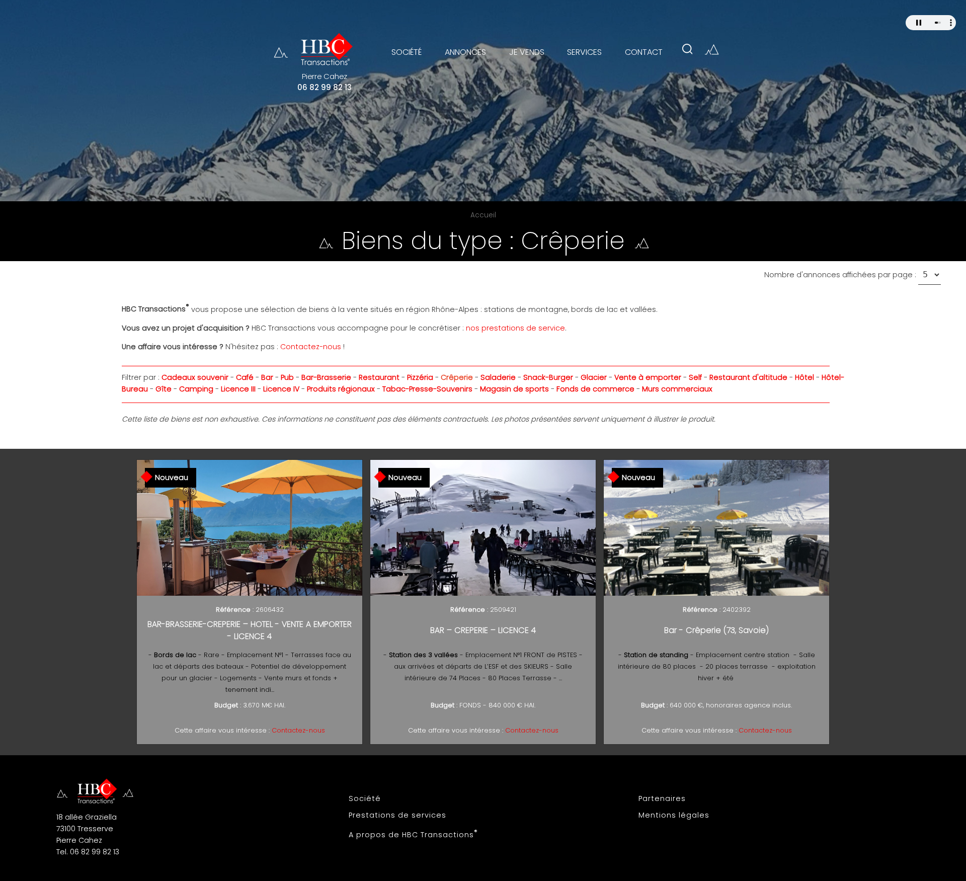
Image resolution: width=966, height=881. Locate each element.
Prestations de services (397, 815)
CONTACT (644, 52)
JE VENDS (526, 52)
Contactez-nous (310, 347)
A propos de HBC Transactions (413, 834)
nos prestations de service (515, 328)
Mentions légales (673, 815)
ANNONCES (465, 52)
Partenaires (662, 798)
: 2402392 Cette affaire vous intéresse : (717, 670)
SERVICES (584, 52)
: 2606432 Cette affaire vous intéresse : (249, 670)
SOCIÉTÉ (406, 52)
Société (365, 798)
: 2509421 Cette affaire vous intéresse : (483, 670)
